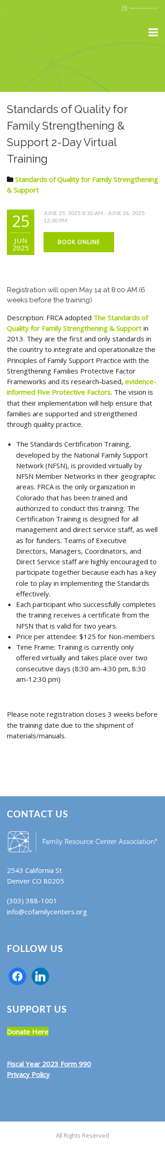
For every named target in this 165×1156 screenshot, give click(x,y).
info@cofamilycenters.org (47, 911)
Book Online (79, 242)
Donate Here (28, 1031)
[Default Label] (40, 975)
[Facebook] (17, 975)
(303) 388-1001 (32, 900)
